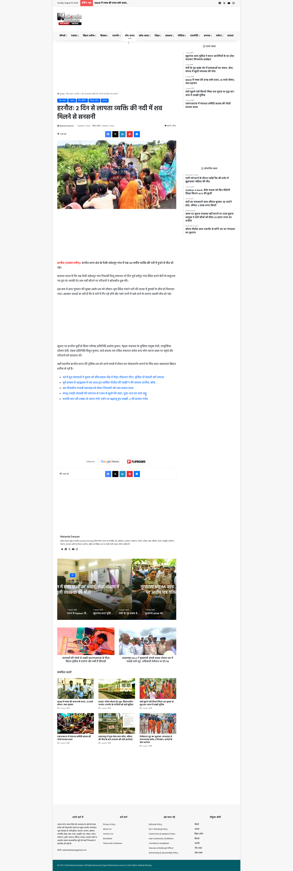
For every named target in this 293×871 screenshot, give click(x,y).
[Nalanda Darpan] (69, 19)
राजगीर (115, 36)
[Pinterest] (130, 134)
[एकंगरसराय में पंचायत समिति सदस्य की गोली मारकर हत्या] (75, 723)
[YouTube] (73, 549)
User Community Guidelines (161, 838)
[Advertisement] (177, 17)
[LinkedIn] (122, 134)
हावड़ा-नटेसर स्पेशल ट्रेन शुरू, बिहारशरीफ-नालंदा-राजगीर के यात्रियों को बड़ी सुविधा (116, 703)
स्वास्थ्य (168, 36)
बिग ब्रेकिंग (82, 100)
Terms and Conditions (112, 843)
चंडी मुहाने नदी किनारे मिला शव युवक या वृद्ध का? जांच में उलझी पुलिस (157, 703)
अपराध (207, 36)
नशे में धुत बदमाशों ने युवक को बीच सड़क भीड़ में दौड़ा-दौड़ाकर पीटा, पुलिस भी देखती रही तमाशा (113, 377)
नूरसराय (117, 575)
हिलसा (103, 36)
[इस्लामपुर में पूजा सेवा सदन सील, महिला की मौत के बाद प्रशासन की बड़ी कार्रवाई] (116, 723)
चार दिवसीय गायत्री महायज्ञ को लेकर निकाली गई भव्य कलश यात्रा (98, 388)
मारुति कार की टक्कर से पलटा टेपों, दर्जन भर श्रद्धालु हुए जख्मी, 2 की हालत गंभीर (105, 399)
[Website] (62, 549)
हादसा (230, 36)
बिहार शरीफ (89, 36)
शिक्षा (157, 36)
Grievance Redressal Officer (161, 848)
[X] (115, 134)
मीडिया (181, 36)
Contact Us (108, 834)
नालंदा (74, 36)
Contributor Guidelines (159, 843)
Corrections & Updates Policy (162, 834)
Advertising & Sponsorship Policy (163, 852)
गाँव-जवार (130, 36)
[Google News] (110, 461)
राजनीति (194, 36)
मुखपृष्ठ (61, 94)
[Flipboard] (136, 461)
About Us (107, 829)
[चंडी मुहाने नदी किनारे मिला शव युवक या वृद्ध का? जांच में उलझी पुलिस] (158, 688)
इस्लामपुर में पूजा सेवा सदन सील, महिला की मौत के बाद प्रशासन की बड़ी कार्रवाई (115, 738)
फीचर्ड (62, 36)
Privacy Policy (109, 824)
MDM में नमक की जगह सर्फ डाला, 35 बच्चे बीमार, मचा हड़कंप (123, 3)
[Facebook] (108, 134)
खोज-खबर (144, 36)
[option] (116, 589)
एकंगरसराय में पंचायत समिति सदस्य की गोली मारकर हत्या (74, 738)
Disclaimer (107, 838)
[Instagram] (77, 549)
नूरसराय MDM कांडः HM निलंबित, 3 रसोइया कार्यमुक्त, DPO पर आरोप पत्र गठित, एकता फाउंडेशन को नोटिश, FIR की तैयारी (117, 592)
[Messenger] (137, 134)
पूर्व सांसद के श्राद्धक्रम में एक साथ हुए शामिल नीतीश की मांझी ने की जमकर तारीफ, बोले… (110, 383)
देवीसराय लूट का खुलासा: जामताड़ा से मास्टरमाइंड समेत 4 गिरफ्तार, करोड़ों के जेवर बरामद (156, 739)
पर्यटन (219, 36)
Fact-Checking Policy (158, 829)
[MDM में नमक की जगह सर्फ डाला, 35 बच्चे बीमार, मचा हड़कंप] (75, 688)
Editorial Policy (155, 824)
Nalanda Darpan (67, 125)
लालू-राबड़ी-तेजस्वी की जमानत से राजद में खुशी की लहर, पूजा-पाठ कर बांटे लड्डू (105, 393)
